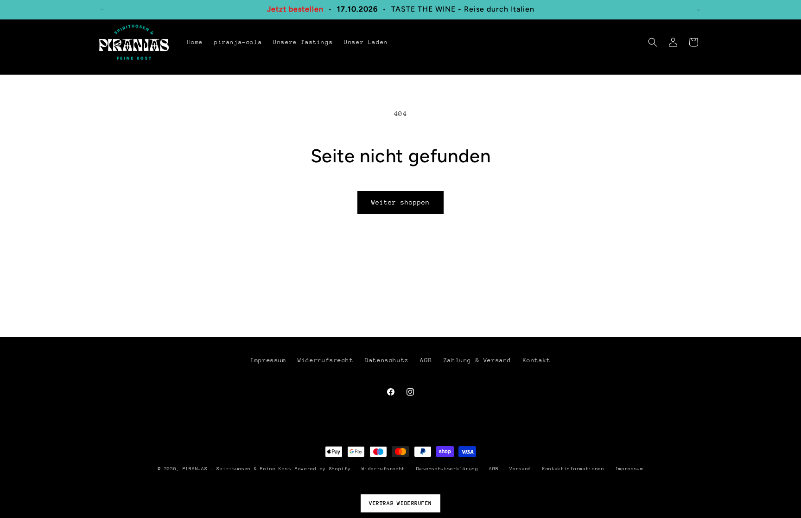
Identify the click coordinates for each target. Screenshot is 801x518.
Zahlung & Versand (477, 360)
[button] (652, 42)
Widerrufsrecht (325, 360)
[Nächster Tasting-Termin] (698, 9)
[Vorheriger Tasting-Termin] (102, 9)
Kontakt (537, 360)
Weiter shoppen (400, 202)
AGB (426, 360)
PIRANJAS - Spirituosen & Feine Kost (237, 469)
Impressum (268, 360)
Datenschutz (387, 360)
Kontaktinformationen (573, 469)
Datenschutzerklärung (447, 469)
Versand (520, 469)
